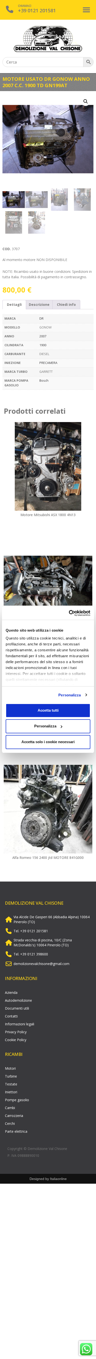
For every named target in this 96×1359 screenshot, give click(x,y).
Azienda (11, 992)
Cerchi (10, 1123)
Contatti (11, 1016)
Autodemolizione (18, 1000)
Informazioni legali (19, 1024)
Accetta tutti (48, 710)
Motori (10, 1068)
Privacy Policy (16, 1032)
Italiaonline (58, 1179)
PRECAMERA (48, 363)
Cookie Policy (15, 1039)
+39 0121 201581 (37, 10)
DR (41, 318)
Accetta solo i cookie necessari (48, 742)
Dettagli (14, 304)
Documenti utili (17, 1008)
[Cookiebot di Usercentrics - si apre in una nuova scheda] (69, 613)
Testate (11, 1084)
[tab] (14, 304)
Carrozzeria (14, 1115)
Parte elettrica (16, 1131)
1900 (42, 345)
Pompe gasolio (17, 1099)
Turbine (11, 1076)
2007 (42, 336)
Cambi (10, 1107)
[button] (86, 10)
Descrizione (39, 304)
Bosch (43, 380)
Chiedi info (66, 304)
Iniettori (11, 1092)
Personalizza (69, 695)
